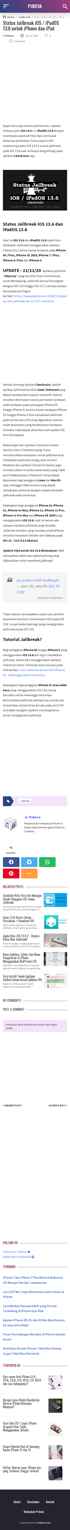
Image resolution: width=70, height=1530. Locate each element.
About (17, 1502)
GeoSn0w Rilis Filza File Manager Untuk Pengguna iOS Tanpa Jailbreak (22, 898)
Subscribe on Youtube (17, 1257)
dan (36, 131)
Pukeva (34, 817)
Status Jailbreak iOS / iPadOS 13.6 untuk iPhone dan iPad (31, 25)
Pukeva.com (44, 1522)
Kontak (50, 1502)
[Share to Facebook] (11, 862)
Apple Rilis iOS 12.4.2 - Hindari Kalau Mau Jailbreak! (21, 937)
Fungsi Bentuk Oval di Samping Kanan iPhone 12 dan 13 (21, 1448)
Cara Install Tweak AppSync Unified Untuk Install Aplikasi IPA (22, 978)
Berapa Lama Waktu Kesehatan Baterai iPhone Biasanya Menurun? (21, 1403)
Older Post (57, 1105)
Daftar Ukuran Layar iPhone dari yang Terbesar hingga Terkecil (22, 1469)
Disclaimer (33, 1502)
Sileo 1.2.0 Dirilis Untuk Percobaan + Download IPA (18, 919)
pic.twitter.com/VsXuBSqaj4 (38, 580)
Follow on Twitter (15, 1252)
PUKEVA (35, 5)
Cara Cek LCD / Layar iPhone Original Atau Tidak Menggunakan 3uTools (19, 1426)
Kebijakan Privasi (34, 1512)
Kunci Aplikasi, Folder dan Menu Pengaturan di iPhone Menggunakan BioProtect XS (21, 957)
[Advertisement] (35, 86)
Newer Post (13, 1105)
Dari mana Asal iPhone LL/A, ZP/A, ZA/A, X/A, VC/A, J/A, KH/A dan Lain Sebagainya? (22, 1380)
